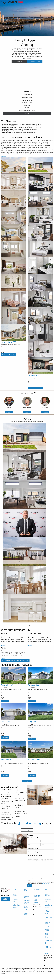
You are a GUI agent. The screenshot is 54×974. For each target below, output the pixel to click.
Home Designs (26, 890)
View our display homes (35, 61)
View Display (4, 354)
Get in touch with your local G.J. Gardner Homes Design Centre (15, 660)
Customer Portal (36, 892)
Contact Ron (45, 412)
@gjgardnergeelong (29, 823)
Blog (14, 901)
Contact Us (15, 907)
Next (29, 625)
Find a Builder (48, 920)
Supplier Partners (36, 899)
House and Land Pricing (37, 896)
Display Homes (25, 893)
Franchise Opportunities (16, 898)
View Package (5, 701)
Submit (29, 885)
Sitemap (36, 902)
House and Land (26, 897)
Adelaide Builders (26, 910)
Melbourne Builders (26, 903)
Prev (25, 625)
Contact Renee (27, 412)
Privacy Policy (45, 883)
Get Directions (27, 113)
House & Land (48, 917)
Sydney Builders (26, 906)
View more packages (27, 781)
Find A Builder (27, 900)
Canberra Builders (26, 914)
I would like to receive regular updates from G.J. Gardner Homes (39, 879)
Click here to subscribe (5, 899)
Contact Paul (9, 412)
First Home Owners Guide (16, 904)
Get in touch (19, 61)
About (14, 889)
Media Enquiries (15, 895)
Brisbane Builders (26, 917)
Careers (15, 892)
